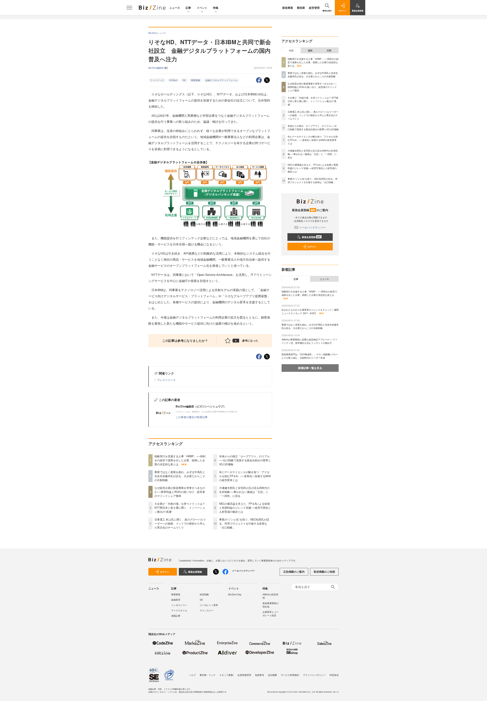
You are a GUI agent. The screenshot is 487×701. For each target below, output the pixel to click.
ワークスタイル (179, 610)
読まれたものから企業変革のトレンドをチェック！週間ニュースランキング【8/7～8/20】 (310, 311)
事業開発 (175, 594)
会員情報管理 (244, 674)
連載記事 (175, 615)
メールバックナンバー (312, 227)
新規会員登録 (311, 237)
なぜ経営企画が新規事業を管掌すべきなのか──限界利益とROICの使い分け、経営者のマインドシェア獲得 (179, 492)
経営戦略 (204, 594)
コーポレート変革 (209, 605)
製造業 (301, 8)
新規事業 (287, 8)
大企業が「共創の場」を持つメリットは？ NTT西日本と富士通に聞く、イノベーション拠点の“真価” (179, 507)
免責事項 (259, 674)
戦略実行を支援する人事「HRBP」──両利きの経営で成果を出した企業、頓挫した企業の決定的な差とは (179, 460)
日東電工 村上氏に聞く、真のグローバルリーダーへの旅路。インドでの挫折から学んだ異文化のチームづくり (180, 523)
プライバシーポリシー (314, 674)
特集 (215, 8)
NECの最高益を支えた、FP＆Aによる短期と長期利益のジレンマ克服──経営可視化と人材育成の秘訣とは (245, 507)
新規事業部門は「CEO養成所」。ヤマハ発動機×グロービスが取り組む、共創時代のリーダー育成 (310, 356)
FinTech (173, 80)
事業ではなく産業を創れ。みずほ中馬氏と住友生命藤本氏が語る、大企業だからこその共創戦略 (179, 476)
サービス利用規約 (290, 674)
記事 (188, 8)
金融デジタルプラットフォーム (221, 80)
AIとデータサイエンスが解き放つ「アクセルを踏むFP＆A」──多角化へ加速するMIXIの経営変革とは (245, 476)
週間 (310, 50)
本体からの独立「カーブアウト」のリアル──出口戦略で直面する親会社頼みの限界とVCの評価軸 (245, 460)
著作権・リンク (208, 674)
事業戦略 (195, 80)
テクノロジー (206, 610)
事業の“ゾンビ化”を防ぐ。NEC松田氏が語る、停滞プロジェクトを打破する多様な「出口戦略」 (244, 523)
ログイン (312, 246)
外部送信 (334, 674)
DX (184, 80)
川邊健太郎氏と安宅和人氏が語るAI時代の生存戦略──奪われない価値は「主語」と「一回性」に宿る (244, 492)
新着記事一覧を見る (310, 368)
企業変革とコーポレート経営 (271, 613)
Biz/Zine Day (234, 594)
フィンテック (157, 80)
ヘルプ (192, 674)
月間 (329, 50)
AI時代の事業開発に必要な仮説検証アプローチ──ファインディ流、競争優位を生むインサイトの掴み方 (309, 341)
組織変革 (175, 599)
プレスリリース (166, 380)
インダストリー (179, 605)
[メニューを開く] (129, 7)
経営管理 (314, 8)
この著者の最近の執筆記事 (192, 417)
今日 (291, 50)
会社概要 (272, 674)
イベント (202, 8)
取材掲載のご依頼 (324, 571)
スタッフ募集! (226, 674)
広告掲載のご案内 (294, 571)
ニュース (174, 8)
